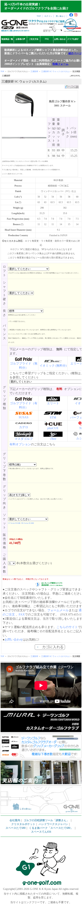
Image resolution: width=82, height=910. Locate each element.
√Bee (53, 438)
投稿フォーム (60, 64)
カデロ (23, 427)
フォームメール (58, 610)
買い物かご (61, 16)
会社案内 (15, 820)
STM (53, 417)
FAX (22, 614)
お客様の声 (20, 39)
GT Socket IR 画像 (14, 523)
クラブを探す (73, 39)
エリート (53, 403)
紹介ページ (75, 53)
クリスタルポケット (23, 824)
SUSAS (23, 417)
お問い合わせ (60, 39)
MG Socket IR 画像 (27, 523)
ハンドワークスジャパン (53, 824)
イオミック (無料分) (53, 365)
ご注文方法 (33, 39)
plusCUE (53, 428)
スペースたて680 (16, 828)
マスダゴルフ (23, 438)
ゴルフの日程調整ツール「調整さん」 (46, 820)
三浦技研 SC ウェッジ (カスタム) (55, 71)
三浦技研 (34, 71)
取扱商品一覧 (7, 39)
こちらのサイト (67, 627)
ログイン (48, 16)
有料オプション (20, 444)
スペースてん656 (41, 831)
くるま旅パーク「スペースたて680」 (51, 828)
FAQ (47, 39)
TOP (39, 16)
